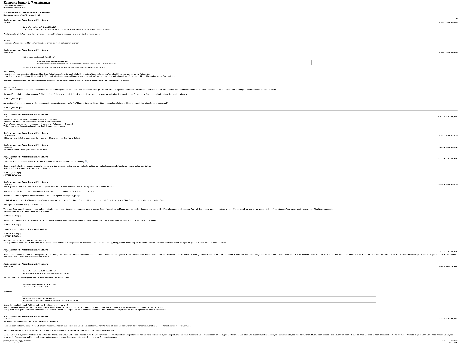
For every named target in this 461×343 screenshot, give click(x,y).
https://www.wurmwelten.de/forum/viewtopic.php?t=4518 (21, 15)
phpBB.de (20, 342)
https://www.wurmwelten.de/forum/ (14, 7)
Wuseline (26, 27)
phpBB (11, 340)
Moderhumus (161, 310)
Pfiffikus (25, 57)
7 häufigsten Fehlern (76, 200)
